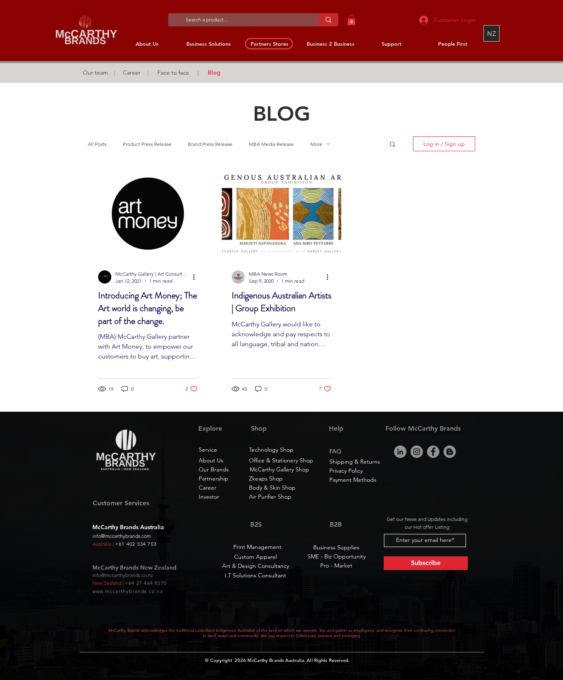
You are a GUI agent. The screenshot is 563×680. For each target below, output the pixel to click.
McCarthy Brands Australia (275, 660)
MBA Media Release (271, 144)
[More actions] (197, 277)
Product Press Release (147, 144)
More (316, 144)
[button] (351, 20)
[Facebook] (433, 452)
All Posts (97, 144)
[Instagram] (417, 452)
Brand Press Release (210, 144)
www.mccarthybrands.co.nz (127, 591)
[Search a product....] (328, 19)
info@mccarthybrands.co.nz (122, 575)
